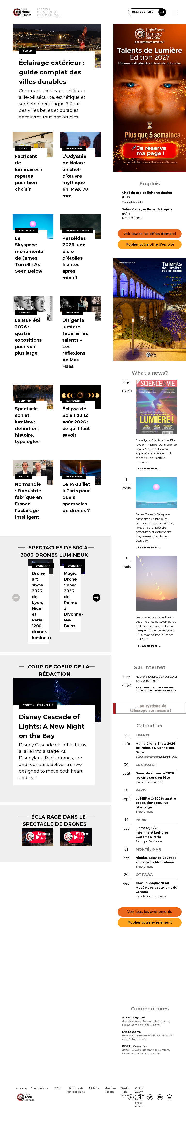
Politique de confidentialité (76, 1090)
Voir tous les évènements (149, 911)
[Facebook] (140, 1097)
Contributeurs (39, 1088)
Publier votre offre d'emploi (150, 244)
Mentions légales (110, 1090)
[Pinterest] (131, 1097)
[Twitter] (150, 1097)
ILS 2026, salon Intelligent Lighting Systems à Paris (152, 832)
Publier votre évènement (150, 922)
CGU (58, 1088)
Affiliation (94, 1088)
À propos (21, 1088)
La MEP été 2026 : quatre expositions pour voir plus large (156, 803)
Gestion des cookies (125, 1092)
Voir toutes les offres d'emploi (150, 234)
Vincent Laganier (133, 1017)
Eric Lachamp (131, 1032)
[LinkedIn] (169, 1097)
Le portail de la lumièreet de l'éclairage (49, 12)
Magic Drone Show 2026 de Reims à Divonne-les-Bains (155, 748)
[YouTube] (160, 1097)
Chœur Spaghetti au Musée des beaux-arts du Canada (156, 887)
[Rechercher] (162, 12)
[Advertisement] (149, 966)
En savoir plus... (149, 469)
